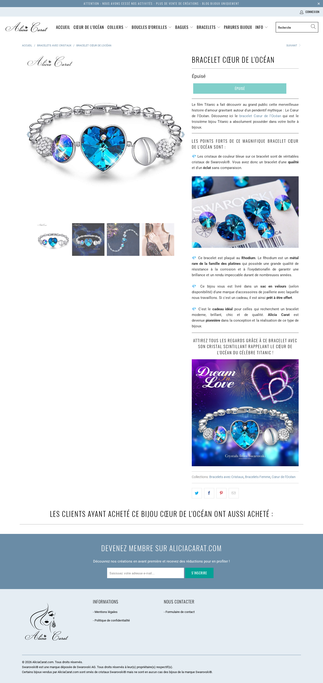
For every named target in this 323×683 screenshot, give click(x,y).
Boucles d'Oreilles (150, 27)
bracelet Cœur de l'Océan (260, 116)
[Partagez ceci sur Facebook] (209, 493)
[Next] (182, 134)
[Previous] (29, 134)
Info (259, 27)
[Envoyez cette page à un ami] (234, 493)
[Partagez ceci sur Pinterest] (221, 493)
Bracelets (207, 27)
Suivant (292, 45)
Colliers (116, 27)
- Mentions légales (105, 612)
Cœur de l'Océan (89, 27)
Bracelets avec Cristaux (226, 477)
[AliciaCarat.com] (26, 27)
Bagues (182, 27)
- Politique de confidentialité (111, 620)
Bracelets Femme (257, 477)
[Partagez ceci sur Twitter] (197, 493)
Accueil (63, 27)
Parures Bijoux (238, 27)
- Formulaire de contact (179, 612)
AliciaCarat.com (42, 662)
